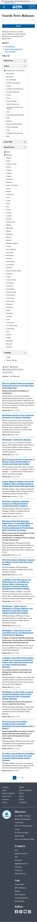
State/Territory (9, 147)
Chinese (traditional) (8, 793)
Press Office (8, 142)
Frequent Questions (21, 898)
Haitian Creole (6, 796)
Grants (17, 829)
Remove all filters (8, 372)
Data (16, 850)
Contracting (19, 822)
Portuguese (5, 799)
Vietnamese (22, 802)
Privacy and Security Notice (24, 839)
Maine (6, 367)
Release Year (8, 60)
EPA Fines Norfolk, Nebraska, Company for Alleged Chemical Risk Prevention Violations (18, 562)
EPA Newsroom (10, 46)
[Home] (17, 7)
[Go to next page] (18, 778)
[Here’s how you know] (18, 2)
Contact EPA (19, 884)
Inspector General (21, 853)
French (21, 793)
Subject (6, 66)
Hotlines (17, 891)
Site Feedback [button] (19, 901)
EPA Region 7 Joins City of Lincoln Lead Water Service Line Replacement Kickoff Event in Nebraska (17, 633)
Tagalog (4, 802)
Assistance (5, 787)
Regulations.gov (20, 864)
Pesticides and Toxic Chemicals (14, 370)
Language (7, 352)
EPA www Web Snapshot (23, 826)
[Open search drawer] (4, 7)
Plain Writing (19, 836)
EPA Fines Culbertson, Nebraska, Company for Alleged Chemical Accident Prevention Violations (16, 504)
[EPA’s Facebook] (16, 911)
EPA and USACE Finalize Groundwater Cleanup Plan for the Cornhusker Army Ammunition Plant (18, 386)
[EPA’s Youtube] (25, 911)
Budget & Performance (23, 819)
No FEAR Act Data (21, 833)
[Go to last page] (22, 778)
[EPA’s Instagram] (29, 911)
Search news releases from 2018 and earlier (14, 50)
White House (19, 874)
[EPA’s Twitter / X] (21, 911)
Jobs (16, 857)
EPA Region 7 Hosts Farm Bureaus (16, 440)
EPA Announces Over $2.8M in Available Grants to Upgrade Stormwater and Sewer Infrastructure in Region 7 (18, 725)
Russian (21, 799)
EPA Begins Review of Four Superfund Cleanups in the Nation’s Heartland (18, 416)
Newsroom (18, 860)
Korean (21, 796)
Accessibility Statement (23, 816)
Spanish (21, 787)
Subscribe (18, 867)
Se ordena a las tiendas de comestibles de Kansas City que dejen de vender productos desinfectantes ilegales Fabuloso (18, 757)
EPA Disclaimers (20, 888)
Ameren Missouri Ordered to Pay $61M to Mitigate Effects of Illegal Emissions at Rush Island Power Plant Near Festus (18, 484)
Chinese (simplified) (25, 790)
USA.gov (18, 870)
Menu (32, 6)
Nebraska (15, 367)
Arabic (4, 790)
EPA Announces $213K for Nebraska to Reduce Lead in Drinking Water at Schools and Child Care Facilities (18, 462)
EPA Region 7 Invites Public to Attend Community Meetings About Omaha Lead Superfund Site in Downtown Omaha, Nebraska (17, 695)
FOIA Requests (20, 895)
